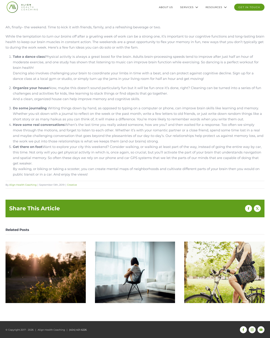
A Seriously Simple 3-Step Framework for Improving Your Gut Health (224, 272)
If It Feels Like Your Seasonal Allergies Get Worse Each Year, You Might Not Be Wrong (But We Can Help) (45, 272)
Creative (72, 184)
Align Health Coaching (23, 184)
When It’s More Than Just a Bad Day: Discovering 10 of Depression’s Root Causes (135, 272)
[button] (8, 272)
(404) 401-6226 (78, 329)
